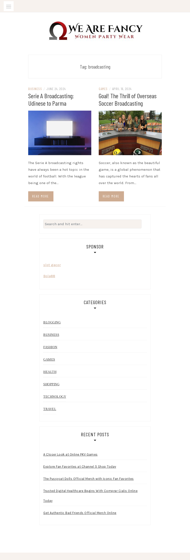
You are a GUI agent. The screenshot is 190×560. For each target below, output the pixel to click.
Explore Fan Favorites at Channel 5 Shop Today (79, 466)
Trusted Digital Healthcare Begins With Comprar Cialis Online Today (90, 496)
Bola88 (49, 276)
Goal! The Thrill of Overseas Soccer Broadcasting (128, 99)
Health (49, 372)
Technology (54, 396)
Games (103, 89)
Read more (40, 196)
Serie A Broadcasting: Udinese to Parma (51, 99)
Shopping (51, 384)
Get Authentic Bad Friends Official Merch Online (80, 513)
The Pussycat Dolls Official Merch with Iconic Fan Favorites (88, 479)
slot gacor (52, 265)
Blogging (52, 322)
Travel (49, 409)
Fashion (50, 347)
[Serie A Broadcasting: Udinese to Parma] (59, 132)
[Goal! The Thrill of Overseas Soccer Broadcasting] (130, 132)
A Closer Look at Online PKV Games (70, 454)
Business (35, 89)
